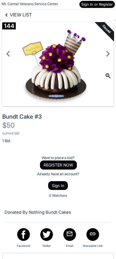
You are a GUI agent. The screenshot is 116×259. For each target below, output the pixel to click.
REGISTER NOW (58, 164)
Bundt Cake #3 (22, 116)
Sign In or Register (97, 4)
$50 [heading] (8, 125)
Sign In (58, 185)
